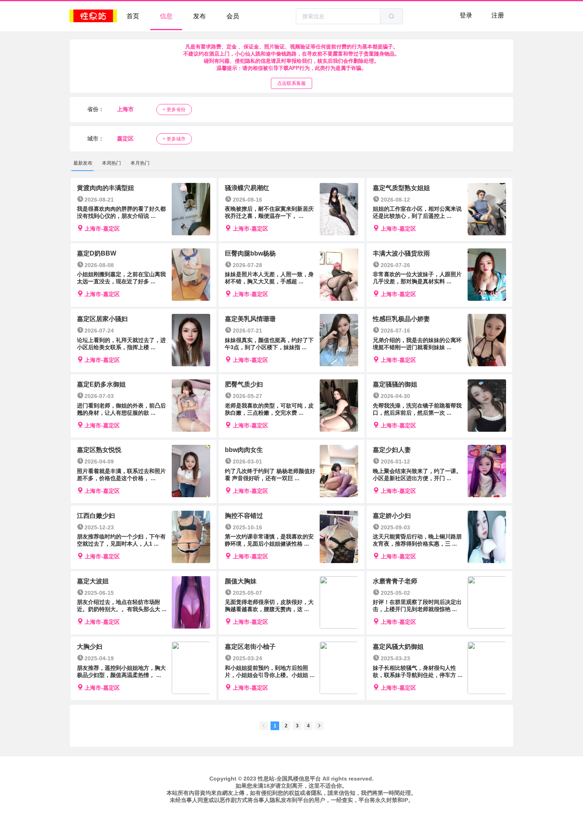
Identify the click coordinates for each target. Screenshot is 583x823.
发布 (199, 16)
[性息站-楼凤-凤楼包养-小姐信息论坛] (93, 16)
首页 (133, 16)
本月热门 (140, 163)
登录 (466, 15)
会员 (232, 16)
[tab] (82, 163)
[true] (391, 16)
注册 (497, 15)
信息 (166, 16)
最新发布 (82, 163)
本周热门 (111, 163)
